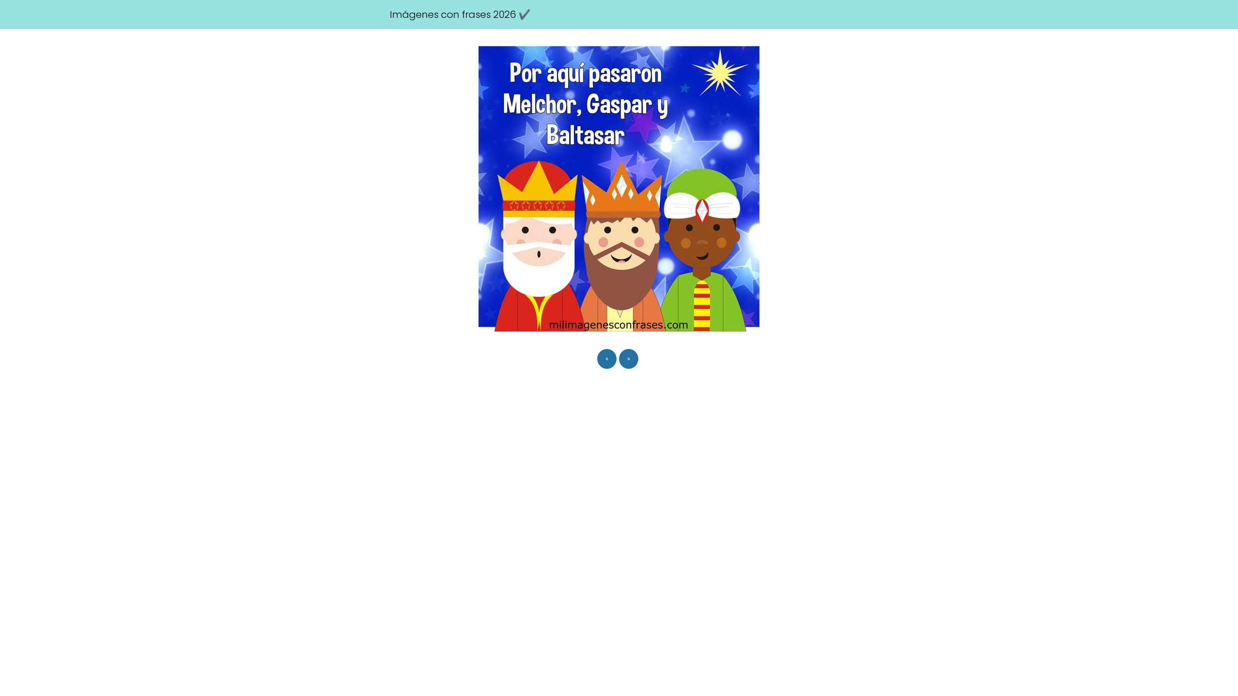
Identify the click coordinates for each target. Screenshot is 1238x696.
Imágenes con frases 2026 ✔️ (460, 14)
